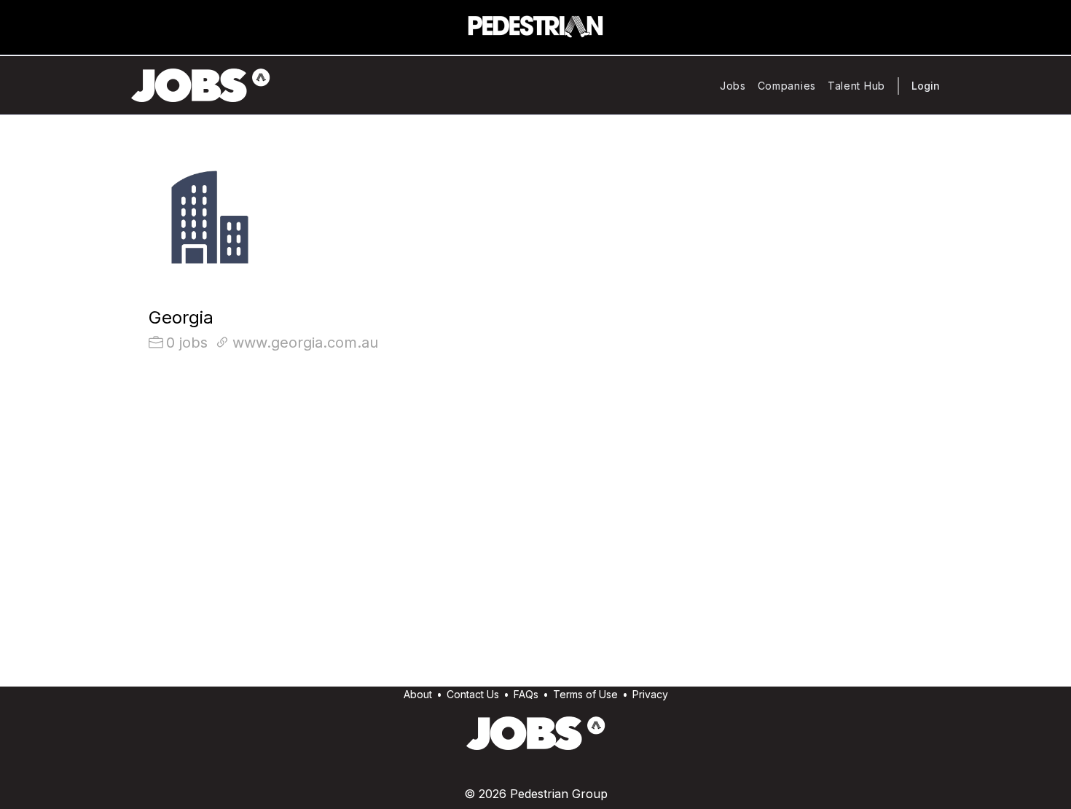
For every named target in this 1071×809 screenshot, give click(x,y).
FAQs (526, 694)
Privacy (650, 694)
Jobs (733, 85)
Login (925, 85)
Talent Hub (856, 85)
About (418, 694)
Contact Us (473, 694)
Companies (787, 85)
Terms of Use (585, 694)
